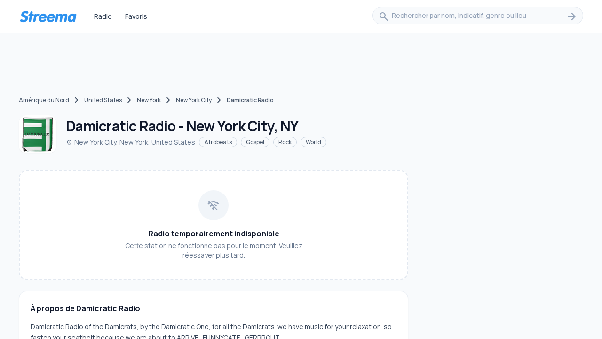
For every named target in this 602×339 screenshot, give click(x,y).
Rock (285, 142)
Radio (103, 16)
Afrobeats (218, 142)
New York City (194, 100)
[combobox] (477, 16)
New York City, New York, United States (130, 141)
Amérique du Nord (44, 100)
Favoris (136, 16)
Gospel (255, 142)
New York (149, 100)
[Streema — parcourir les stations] (48, 16)
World (313, 142)
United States (103, 100)
